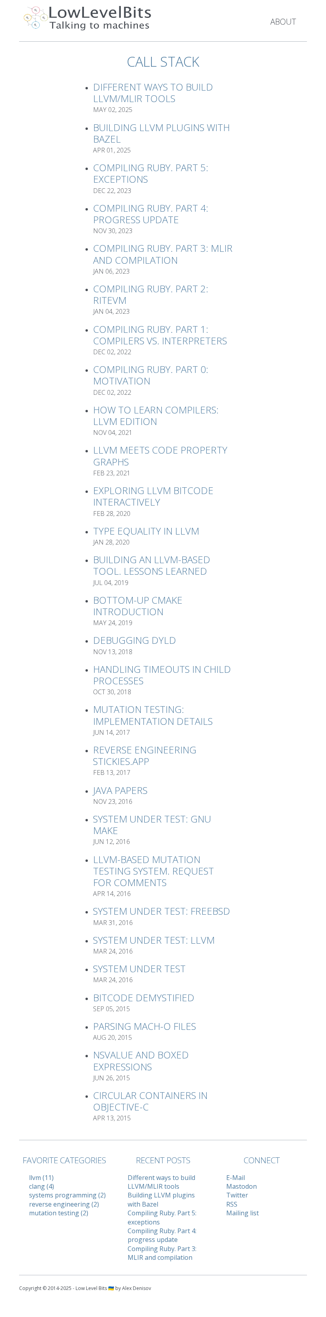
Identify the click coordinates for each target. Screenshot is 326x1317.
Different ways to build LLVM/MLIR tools (153, 92)
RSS (231, 1204)
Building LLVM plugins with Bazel (161, 133)
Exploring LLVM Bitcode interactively (153, 496)
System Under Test (139, 968)
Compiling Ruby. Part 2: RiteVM (150, 294)
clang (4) (41, 1186)
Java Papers (120, 790)
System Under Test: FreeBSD (161, 910)
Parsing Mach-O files (144, 1026)
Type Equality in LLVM (146, 530)
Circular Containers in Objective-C (150, 1101)
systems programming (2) (67, 1195)
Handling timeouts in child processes (162, 674)
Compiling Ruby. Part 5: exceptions (150, 173)
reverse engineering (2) (64, 1204)
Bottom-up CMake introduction (137, 605)
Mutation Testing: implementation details (153, 715)
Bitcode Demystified (143, 997)
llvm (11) (41, 1177)
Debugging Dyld (134, 640)
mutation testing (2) (58, 1213)
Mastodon (241, 1186)
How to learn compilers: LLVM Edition (156, 415)
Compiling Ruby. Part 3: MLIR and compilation (163, 253)
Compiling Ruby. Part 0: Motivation (150, 375)
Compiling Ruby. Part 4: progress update (150, 213)
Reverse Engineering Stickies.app (144, 755)
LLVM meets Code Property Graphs (160, 455)
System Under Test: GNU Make (152, 824)
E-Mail (235, 1177)
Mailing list (242, 1213)
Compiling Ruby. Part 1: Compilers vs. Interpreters (160, 334)
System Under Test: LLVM (154, 939)
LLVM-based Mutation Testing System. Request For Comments (153, 871)
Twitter (237, 1195)
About (283, 21)
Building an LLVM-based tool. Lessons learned (151, 565)
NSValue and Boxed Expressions (141, 1060)
